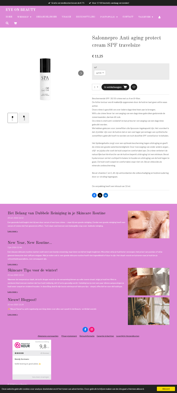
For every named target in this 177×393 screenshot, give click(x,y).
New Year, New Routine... (30, 243)
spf (95, 67)
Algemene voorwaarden (48, 336)
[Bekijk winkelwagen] (15, 23)
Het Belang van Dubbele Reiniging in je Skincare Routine (57, 213)
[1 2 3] (96, 87)
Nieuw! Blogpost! (22, 300)
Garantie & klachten (105, 336)
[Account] (159, 17)
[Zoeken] (7, 23)
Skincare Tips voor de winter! (32, 270)
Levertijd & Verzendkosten (127, 336)
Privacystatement (69, 336)
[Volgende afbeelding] (81, 73)
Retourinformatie (87, 336)
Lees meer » (13, 231)
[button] (13, 118)
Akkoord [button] (166, 389)
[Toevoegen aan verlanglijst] (134, 87)
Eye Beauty (21, 10)
